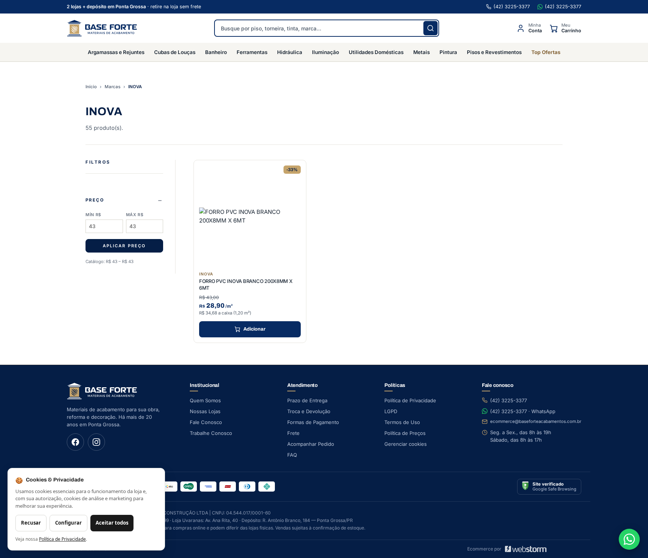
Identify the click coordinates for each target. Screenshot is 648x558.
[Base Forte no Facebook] (75, 442)
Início (91, 86)
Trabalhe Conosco (211, 433)
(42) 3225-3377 (512, 6)
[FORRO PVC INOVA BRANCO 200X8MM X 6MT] (250, 216)
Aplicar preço (124, 245)
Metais (421, 52)
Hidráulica (289, 52)
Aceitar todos (112, 522)
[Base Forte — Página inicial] (102, 28)
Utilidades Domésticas (376, 52)
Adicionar (254, 329)
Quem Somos (205, 400)
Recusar (31, 522)
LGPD (390, 411)
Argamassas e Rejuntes (116, 52)
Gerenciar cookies (405, 444)
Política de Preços (405, 433)
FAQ (292, 455)
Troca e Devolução (308, 411)
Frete (293, 433)
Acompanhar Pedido (310, 444)
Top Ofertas (546, 52)
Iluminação (325, 52)
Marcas (112, 86)
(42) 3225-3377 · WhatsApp (522, 411)
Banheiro (216, 52)
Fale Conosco (206, 422)
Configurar (68, 522)
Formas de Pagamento (313, 422)
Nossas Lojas (205, 411)
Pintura (448, 52)
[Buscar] (430, 28)
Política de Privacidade (410, 400)
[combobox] (326, 28)
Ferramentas (252, 52)
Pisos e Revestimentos (494, 52)
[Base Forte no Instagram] (96, 442)
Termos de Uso (402, 422)
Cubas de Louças (174, 52)
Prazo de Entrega (307, 400)
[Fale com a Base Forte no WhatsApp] (629, 539)
